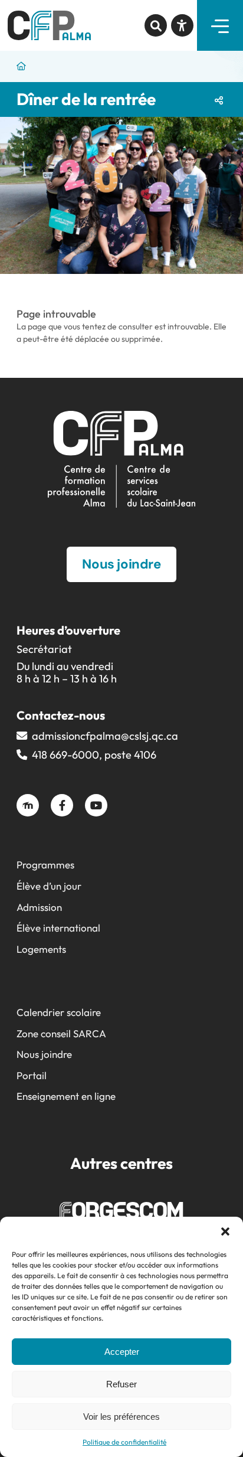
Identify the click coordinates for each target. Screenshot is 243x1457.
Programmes (45, 864)
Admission (39, 907)
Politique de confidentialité (124, 1442)
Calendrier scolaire (59, 1012)
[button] (225, 1231)
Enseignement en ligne (66, 1096)
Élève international (58, 928)
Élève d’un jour (49, 886)
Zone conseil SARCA (61, 1033)
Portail (32, 1075)
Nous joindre (44, 1054)
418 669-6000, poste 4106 (94, 755)
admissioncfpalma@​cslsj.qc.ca (105, 736)
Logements (41, 949)
